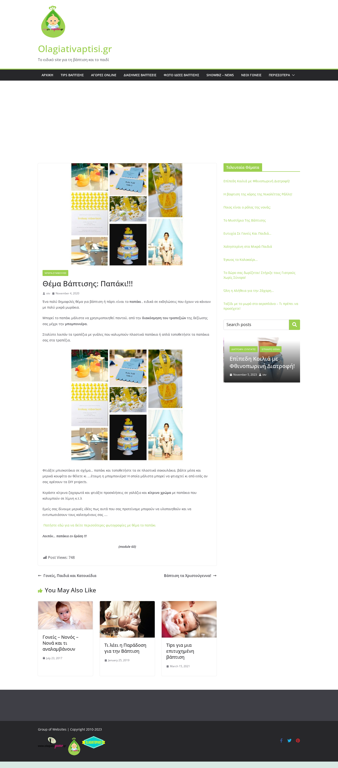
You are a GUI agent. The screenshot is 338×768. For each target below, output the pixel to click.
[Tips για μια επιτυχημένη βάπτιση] (189, 604)
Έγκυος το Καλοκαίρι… (240, 259)
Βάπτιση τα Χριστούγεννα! (187, 575)
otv (48, 293)
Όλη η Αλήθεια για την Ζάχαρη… (248, 290)
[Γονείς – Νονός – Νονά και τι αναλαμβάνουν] (65, 604)
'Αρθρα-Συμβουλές (55, 273)
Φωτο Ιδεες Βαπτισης (181, 75)
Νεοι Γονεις (251, 75)
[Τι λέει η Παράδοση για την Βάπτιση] (127, 604)
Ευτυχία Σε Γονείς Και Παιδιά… (247, 233)
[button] (292, 75)
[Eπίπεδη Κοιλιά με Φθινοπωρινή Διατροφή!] (261, 340)
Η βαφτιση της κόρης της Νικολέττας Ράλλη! (257, 194)
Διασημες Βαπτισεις (140, 75)
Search (294, 324)
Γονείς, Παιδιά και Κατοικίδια (69, 575)
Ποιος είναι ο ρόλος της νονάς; (247, 207)
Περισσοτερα (279, 75)
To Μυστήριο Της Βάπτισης (244, 220)
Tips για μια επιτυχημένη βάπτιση (180, 651)
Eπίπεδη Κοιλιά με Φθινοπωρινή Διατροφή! (256, 181)
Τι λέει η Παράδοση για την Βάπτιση (125, 648)
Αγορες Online (103, 75)
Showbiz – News (220, 75)
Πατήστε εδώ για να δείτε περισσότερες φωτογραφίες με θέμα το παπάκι (99, 525)
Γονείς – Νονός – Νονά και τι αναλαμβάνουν (60, 643)
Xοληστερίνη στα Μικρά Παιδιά (247, 246)
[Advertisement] (169, 129)
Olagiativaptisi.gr (75, 48)
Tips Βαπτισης (72, 75)
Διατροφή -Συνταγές (243, 349)
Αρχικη (47, 75)
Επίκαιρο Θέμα (270, 349)
